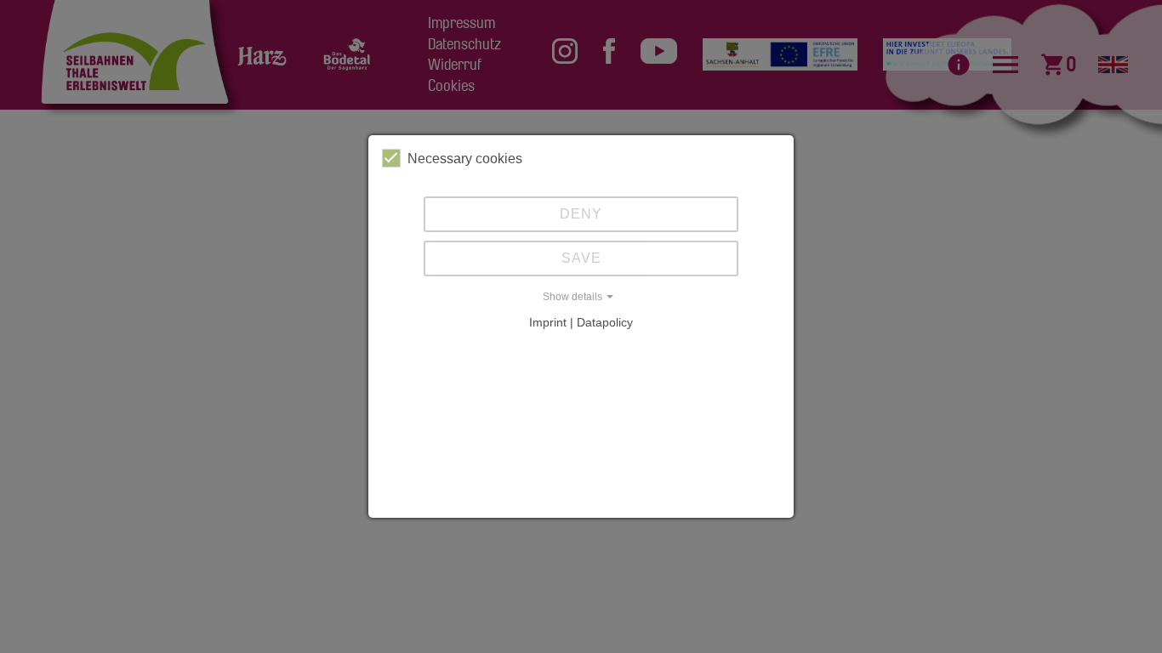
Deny (581, 214)
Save (581, 258)
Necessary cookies (464, 158)
